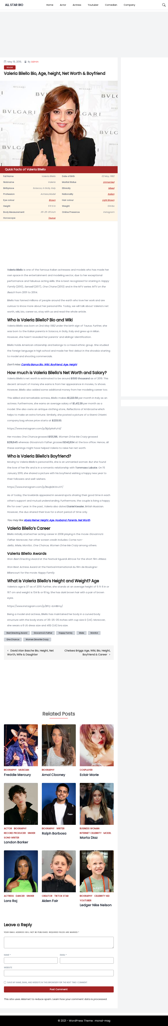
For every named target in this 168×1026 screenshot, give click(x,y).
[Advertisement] (144, 172)
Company (129, 5)
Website (8, 967)
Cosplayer (86, 769)
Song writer (11, 837)
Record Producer (15, 833)
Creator (47, 896)
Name (7, 954)
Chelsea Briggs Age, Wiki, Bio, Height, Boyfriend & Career (87, 652)
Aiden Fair (50, 900)
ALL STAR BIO (14, 5)
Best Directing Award (17, 633)
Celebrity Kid (102, 896)
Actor (63, 5)
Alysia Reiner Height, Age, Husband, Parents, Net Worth (57, 520)
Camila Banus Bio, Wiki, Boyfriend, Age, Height (49, 364)
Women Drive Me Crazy (37, 639)
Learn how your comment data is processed (79, 999)
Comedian (111, 5)
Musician (24, 769)
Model (107, 833)
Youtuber (93, 5)
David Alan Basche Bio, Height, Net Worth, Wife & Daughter (30, 652)
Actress (77, 5)
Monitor (94, 633)
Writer (60, 828)
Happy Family (66, 633)
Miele (81, 633)
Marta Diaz (89, 837)
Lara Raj (10, 900)
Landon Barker (16, 842)
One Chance (13, 639)
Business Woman (89, 828)
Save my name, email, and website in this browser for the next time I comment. (47, 982)
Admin (35, 61)
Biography (10, 769)
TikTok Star (61, 896)
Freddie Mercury (17, 774)
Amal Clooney (53, 774)
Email (63, 954)
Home (49, 5)
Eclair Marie (89, 774)
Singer (31, 833)
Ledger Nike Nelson (96, 905)
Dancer (20, 896)
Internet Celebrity (91, 833)
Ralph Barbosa (54, 833)
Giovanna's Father (43, 633)
